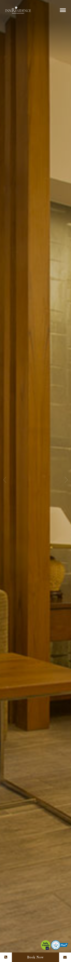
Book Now (35, 957)
